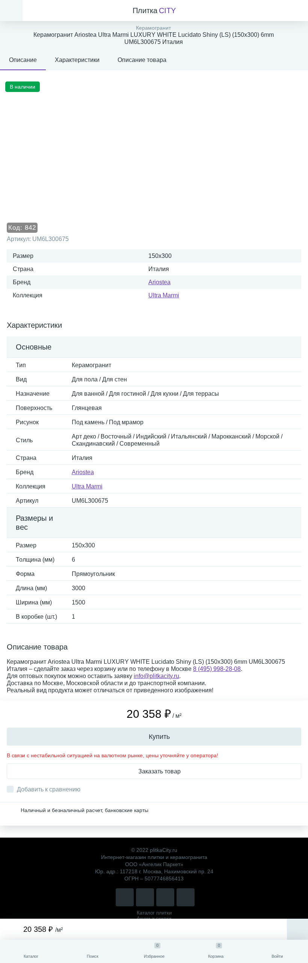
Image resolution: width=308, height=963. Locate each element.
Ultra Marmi (163, 295)
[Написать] (145, 897)
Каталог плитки (154, 913)
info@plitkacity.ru (156, 676)
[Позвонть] (125, 897)
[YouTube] (186, 897)
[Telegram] (165, 897)
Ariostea (159, 282)
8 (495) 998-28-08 (217, 669)
